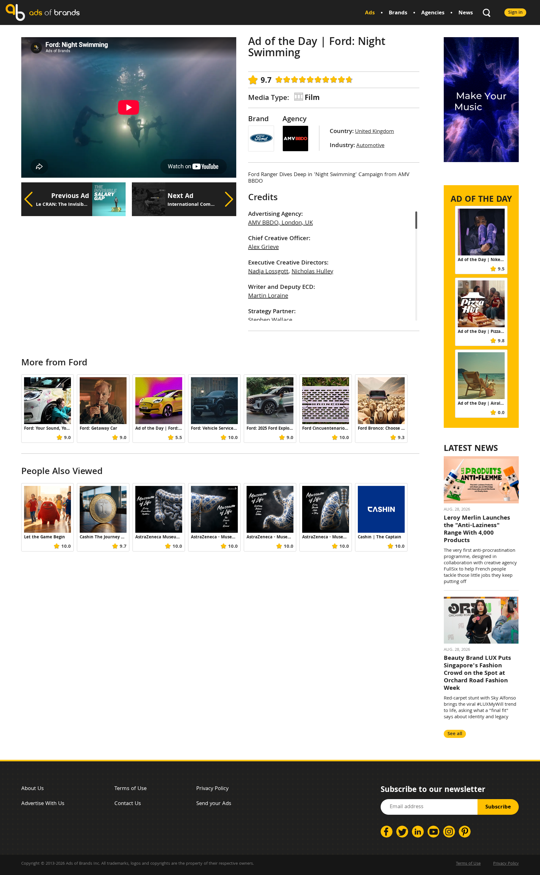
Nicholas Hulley (312, 272)
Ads (370, 13)
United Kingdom (374, 131)
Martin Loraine (268, 296)
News (465, 13)
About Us (32, 788)
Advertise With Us (42, 803)
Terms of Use (130, 788)
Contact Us (127, 803)
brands (54, 12)
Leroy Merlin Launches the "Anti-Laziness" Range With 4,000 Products (477, 529)
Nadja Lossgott (268, 272)
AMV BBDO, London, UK (280, 223)
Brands (398, 13)
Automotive (370, 146)
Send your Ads (213, 803)
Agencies (432, 13)
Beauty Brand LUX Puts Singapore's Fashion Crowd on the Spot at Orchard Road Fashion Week (477, 674)
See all (455, 734)
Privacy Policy (212, 788)
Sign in (515, 13)
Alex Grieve (263, 248)
